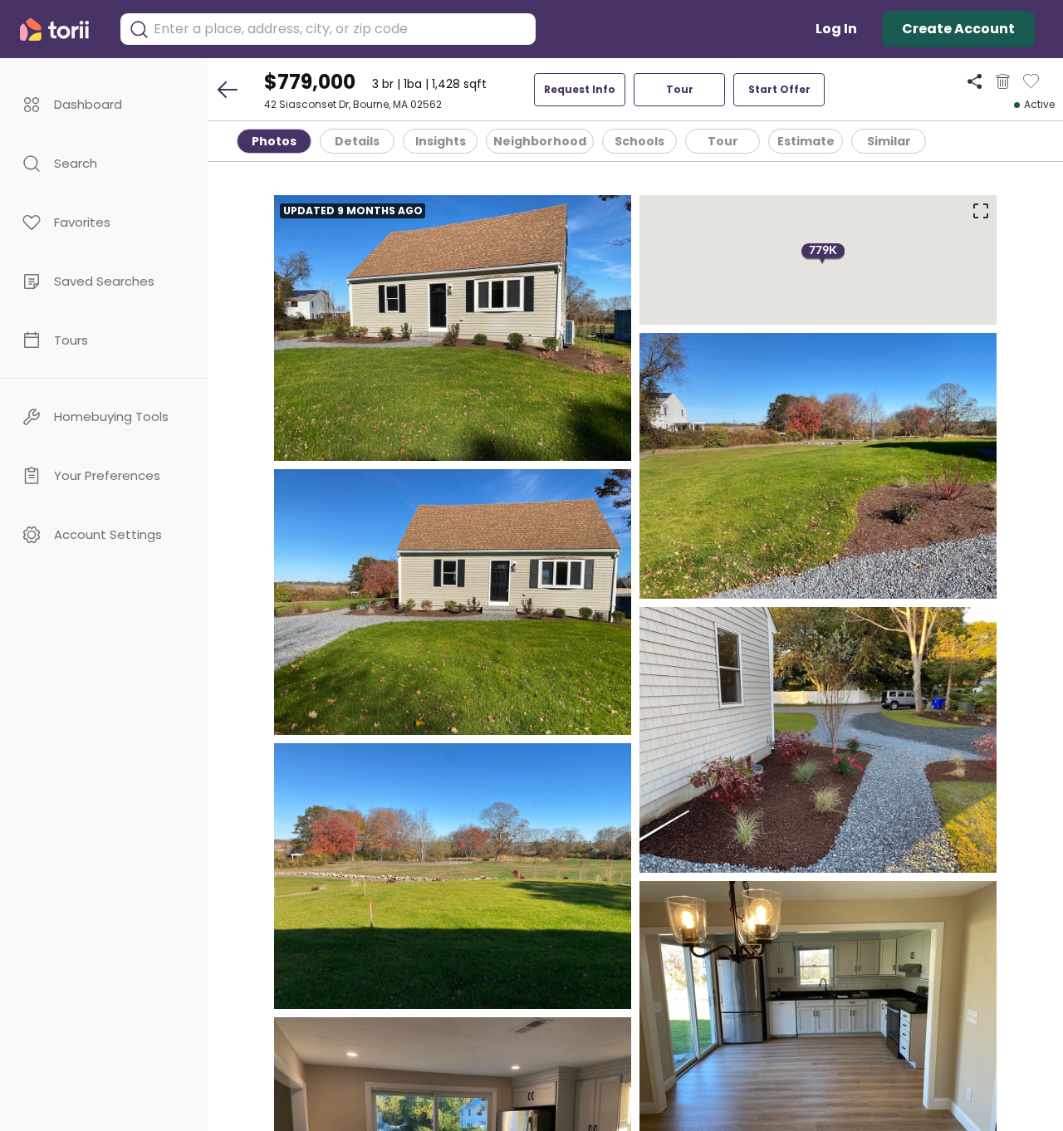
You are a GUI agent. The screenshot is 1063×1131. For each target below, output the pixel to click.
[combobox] (340, 29)
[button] (104, 104)
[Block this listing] (1003, 81)
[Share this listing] (974, 81)
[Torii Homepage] (61, 29)
